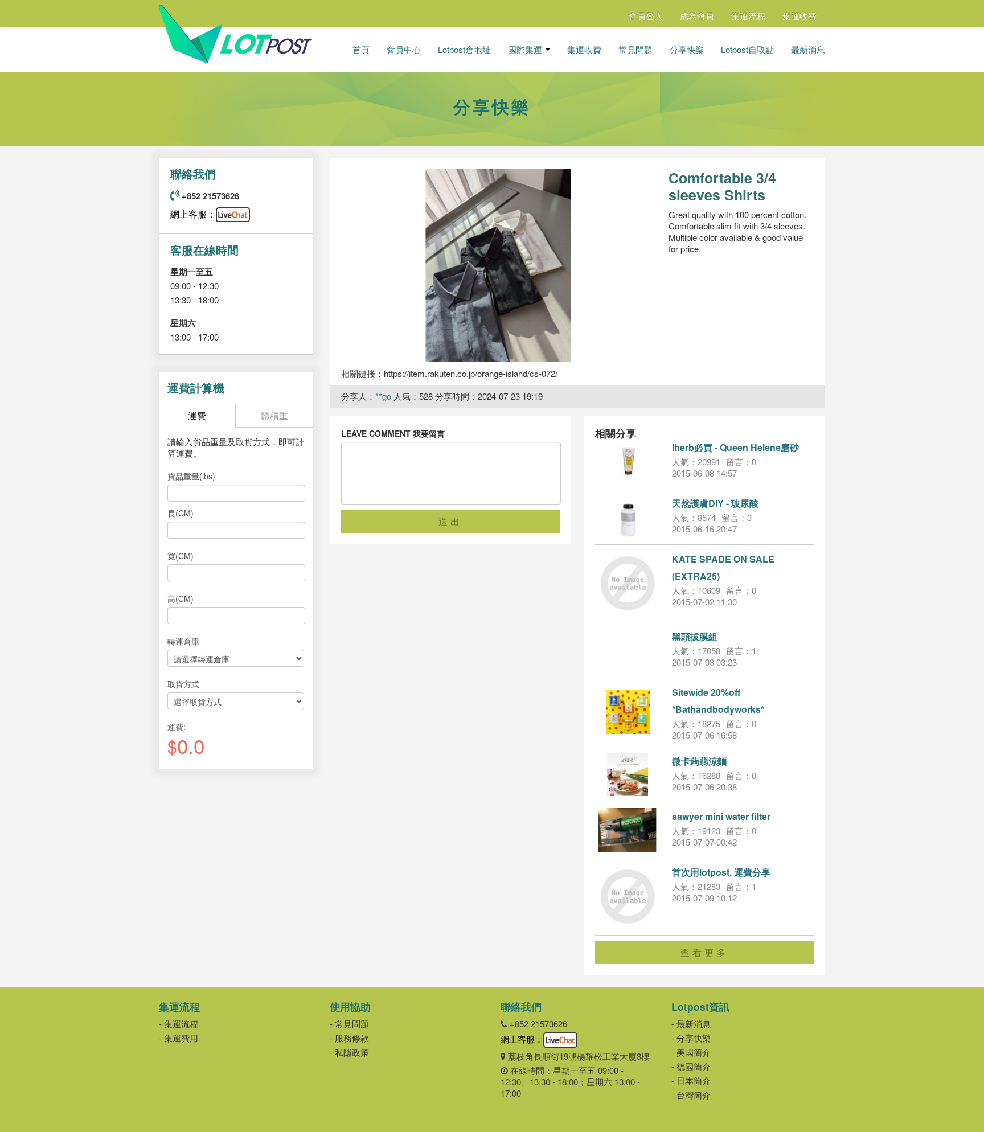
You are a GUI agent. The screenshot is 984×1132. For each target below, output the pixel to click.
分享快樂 (687, 49)
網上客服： (193, 213)
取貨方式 (183, 684)
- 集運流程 (178, 1024)
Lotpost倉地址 (464, 49)
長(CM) (180, 513)
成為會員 (697, 16)
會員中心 (404, 49)
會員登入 (646, 16)
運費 (197, 415)
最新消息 (808, 49)
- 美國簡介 (691, 1052)
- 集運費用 (178, 1038)
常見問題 (635, 49)
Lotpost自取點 (747, 49)
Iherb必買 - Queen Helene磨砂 (735, 447)
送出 (450, 521)
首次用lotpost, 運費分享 (721, 872)
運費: (176, 726)
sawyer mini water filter (721, 816)
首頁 (361, 49)
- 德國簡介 (691, 1066)
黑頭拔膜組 (695, 636)
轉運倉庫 (183, 641)
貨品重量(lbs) (191, 476)
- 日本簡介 (691, 1080)
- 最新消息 (691, 1024)
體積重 (274, 415)
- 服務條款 (349, 1038)
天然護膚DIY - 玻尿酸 (715, 503)
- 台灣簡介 (691, 1095)
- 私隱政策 (349, 1052)
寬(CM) (180, 555)
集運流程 (748, 16)
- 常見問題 (349, 1024)
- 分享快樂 (691, 1038)
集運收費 (799, 16)
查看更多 (704, 952)
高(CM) (180, 598)
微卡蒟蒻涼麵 (699, 761)
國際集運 (526, 49)
